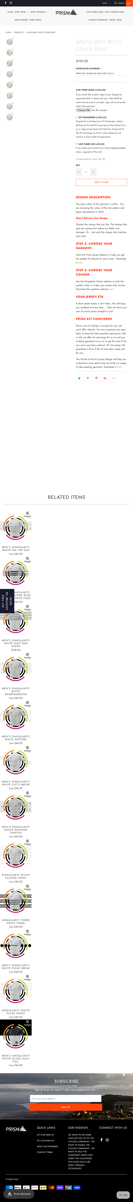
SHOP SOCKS (35, 19)
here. (80, 262)
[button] (7, 601)
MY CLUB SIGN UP (45, 1140)
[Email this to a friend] (113, 378)
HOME (10, 12)
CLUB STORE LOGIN (94, 12)
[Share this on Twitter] (79, 378)
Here (111, 73)
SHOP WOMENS (38, 12)
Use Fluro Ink (91, 144)
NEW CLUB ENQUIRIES (47, 1146)
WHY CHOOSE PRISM (114, 12)
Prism (15, 1179)
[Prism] (66, 12)
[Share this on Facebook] (88, 378)
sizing (112, 19)
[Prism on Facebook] (5, 3)
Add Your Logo (91, 89)
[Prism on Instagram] (10, 3)
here (111, 289)
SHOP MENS (20, 12)
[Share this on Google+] (105, 378)
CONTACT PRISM (45, 1152)
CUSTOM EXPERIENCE (98, 19)
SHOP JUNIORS (21, 19)
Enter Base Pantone (88, 68)
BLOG (119, 19)
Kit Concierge (92, 117)
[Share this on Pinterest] (96, 378)
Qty (78, 165)
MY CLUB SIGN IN (45, 1134)
